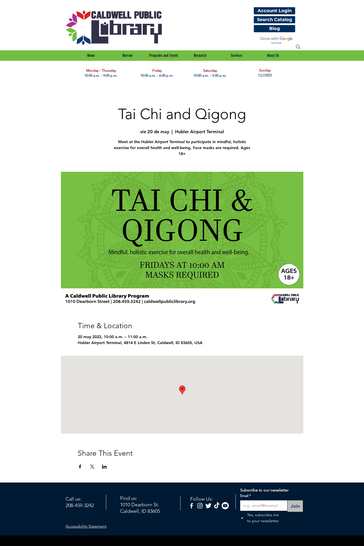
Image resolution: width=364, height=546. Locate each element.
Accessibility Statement (86, 526)
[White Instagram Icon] (200, 505)
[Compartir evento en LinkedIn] (104, 467)
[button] (127, 55)
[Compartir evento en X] (92, 467)
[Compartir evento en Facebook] (80, 467)
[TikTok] (216, 505)
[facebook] (191, 505)
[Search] (298, 47)
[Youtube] (225, 505)
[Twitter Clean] (208, 505)
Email (245, 495)
